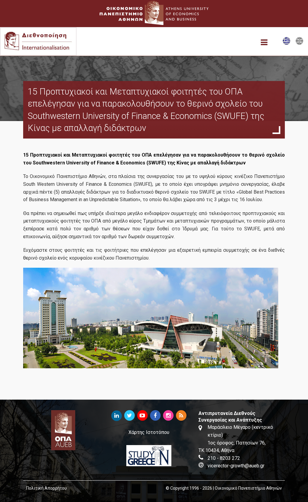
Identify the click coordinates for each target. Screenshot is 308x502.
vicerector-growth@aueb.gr (236, 466)
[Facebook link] (155, 416)
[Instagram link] (168, 416)
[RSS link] (181, 416)
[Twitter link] (129, 416)
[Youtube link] (142, 416)
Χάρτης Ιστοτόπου (148, 432)
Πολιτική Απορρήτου (46, 488)
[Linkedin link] (116, 416)
